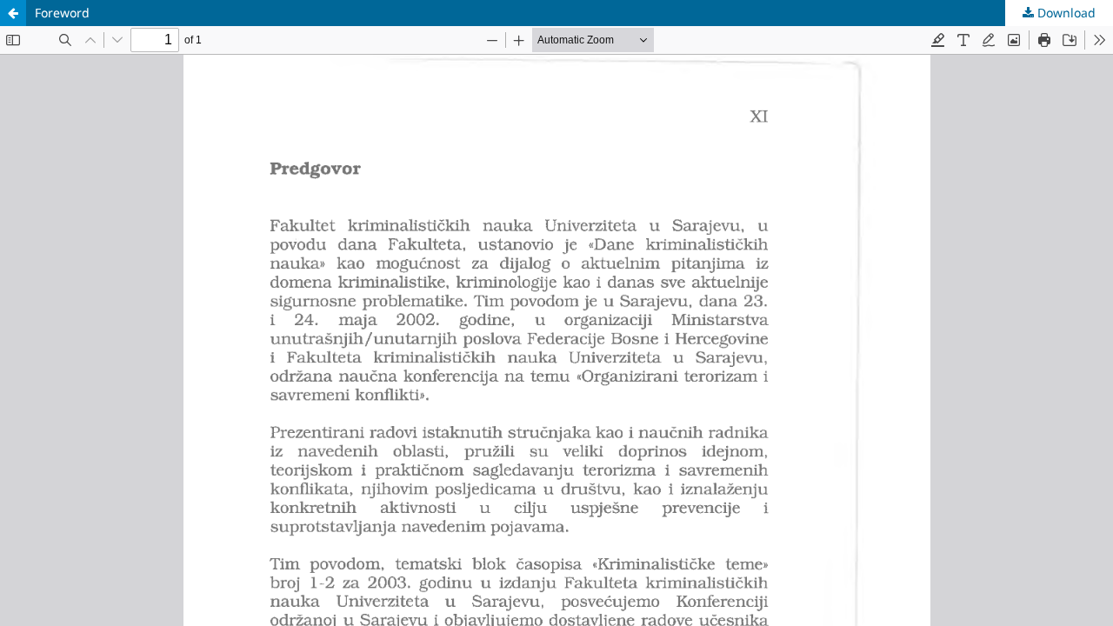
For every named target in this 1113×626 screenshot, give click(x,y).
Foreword (62, 12)
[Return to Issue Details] (13, 13)
